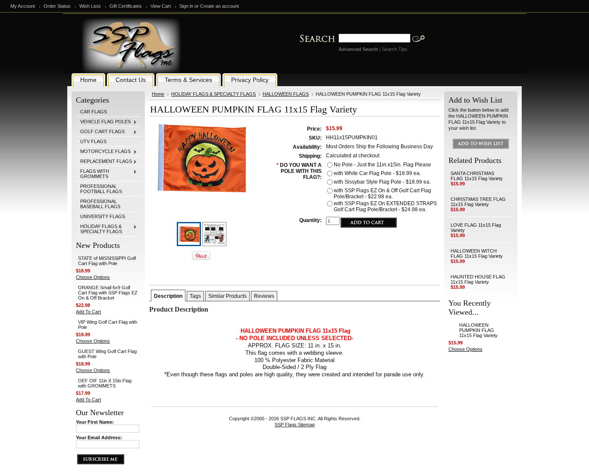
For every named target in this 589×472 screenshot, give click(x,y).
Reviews (264, 296)
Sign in (186, 6)
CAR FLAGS (93, 111)
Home (158, 94)
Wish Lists (90, 6)
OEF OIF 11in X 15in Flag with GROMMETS (105, 383)
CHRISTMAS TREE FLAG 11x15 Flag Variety (478, 202)
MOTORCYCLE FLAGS (103, 152)
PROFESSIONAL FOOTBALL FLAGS (101, 189)
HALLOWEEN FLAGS (286, 94)
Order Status (57, 6)
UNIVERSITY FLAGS (102, 216)
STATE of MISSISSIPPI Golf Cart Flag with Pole (107, 261)
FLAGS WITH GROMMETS (92, 174)
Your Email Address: (99, 437)
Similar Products (227, 296)
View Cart (160, 6)
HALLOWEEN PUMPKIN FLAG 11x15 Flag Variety (478, 330)
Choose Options (93, 277)
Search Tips (394, 49)
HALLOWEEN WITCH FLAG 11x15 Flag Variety (477, 253)
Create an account (219, 6)
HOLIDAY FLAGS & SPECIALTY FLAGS (99, 229)
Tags (195, 296)
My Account (22, 6)
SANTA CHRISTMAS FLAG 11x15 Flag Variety (477, 176)
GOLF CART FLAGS (100, 132)
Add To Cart (88, 311)
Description (168, 296)
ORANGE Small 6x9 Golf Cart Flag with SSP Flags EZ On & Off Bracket (108, 292)
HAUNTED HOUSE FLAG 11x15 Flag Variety (478, 279)
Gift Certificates (126, 6)
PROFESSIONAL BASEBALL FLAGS (100, 204)
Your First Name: (95, 422)
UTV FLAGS (93, 141)
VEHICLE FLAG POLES (103, 122)
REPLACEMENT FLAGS (104, 162)
